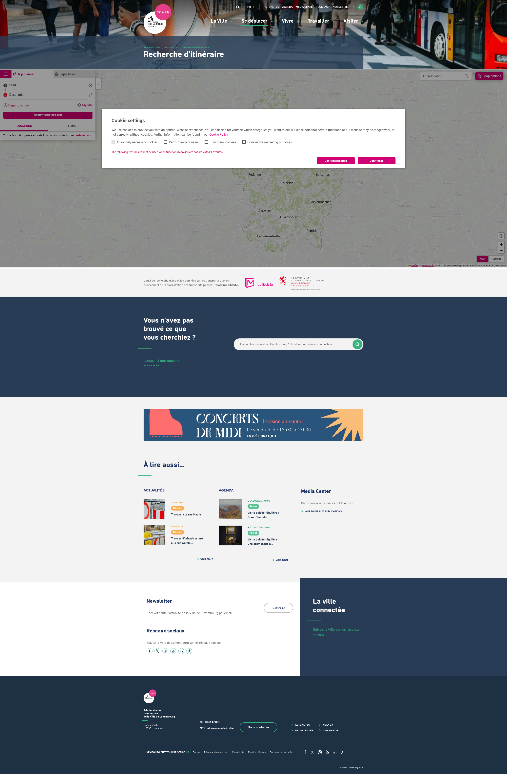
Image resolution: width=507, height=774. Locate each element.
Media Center (305, 6)
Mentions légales (257, 752)
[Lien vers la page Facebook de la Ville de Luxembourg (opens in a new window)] (149, 651)
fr (249, 6)
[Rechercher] (357, 344)
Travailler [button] (319, 21)
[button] (360, 7)
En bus (169, 47)
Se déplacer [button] (255, 21)
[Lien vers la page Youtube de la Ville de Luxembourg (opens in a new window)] (173, 651)
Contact (323, 6)
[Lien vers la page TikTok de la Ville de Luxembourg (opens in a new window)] (189, 651)
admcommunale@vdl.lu (220, 727)
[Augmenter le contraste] (237, 7)
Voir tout (206, 559)
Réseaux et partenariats (216, 752)
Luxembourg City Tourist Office (164, 752)
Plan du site (238, 752)
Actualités (271, 6)
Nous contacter (258, 727)
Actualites (302, 724)
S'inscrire (278, 608)
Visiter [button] (351, 21)
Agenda (287, 6)
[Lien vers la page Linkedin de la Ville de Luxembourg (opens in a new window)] (181, 651)
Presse (196, 752)
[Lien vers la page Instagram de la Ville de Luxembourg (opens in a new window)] (165, 651)
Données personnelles (281, 752)
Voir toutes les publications (323, 511)
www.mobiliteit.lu (227, 284)
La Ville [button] (219, 21)
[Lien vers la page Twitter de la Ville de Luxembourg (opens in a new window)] (157, 651)
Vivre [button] (288, 21)
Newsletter (341, 6)
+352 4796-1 (212, 721)
